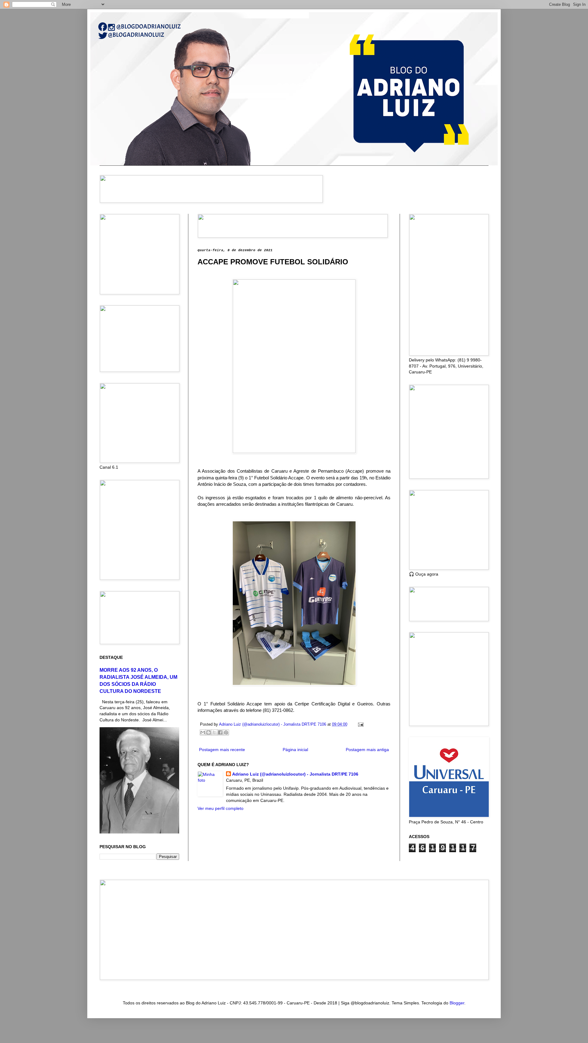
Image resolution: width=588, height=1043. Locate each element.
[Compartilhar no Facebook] (220, 732)
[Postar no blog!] (208, 732)
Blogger (457, 1002)
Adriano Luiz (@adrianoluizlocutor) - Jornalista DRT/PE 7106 (295, 774)
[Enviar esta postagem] (360, 724)
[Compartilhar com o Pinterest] (226, 732)
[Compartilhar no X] (214, 732)
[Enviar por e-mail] (203, 732)
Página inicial (295, 749)
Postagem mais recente (222, 749)
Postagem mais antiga (367, 749)
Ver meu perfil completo (220, 808)
